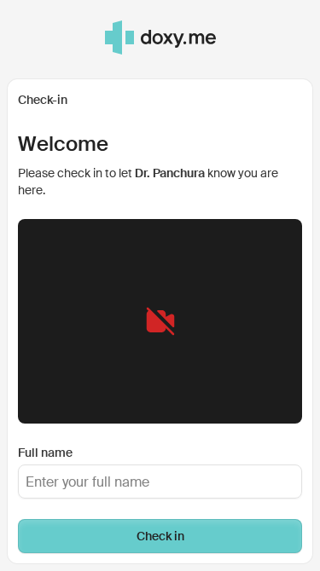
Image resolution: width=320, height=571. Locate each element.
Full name (45, 452)
